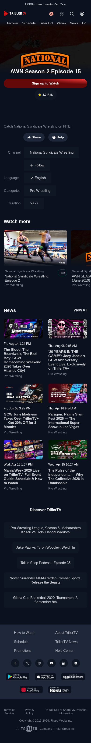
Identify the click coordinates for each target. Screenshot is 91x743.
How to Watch (24, 633)
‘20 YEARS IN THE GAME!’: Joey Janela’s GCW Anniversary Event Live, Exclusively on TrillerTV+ (67, 360)
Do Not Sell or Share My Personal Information (66, 711)
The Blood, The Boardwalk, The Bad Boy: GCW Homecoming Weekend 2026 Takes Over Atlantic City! (22, 360)
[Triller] (76, 663)
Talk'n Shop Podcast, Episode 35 (45, 563)
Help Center (64, 650)
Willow (61, 23)
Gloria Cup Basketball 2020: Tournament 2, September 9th (45, 600)
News (74, 23)
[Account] (82, 14)
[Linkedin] (64, 663)
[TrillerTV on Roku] (60, 689)
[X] (27, 663)
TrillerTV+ (46, 23)
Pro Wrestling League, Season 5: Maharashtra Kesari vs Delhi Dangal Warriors (45, 530)
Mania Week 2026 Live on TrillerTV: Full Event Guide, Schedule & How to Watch (23, 476)
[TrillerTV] (15, 13)
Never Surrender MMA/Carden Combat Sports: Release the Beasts (45, 580)
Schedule (29, 23)
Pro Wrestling (40, 191)
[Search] (72, 14)
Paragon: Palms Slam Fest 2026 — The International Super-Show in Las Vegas (65, 420)
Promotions (23, 650)
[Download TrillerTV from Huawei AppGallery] (31, 689)
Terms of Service (9, 711)
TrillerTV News (66, 642)
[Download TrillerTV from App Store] (45, 676)
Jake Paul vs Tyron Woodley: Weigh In (45, 547)
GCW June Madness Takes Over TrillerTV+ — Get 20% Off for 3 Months (21, 420)
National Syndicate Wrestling (52, 152)
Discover (12, 23)
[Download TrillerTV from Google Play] (17, 676)
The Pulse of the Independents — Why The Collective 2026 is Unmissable (66, 476)
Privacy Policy (29, 711)
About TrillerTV (66, 633)
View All (80, 310)
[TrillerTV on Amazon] (73, 676)
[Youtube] (51, 663)
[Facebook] (15, 663)
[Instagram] (39, 663)
